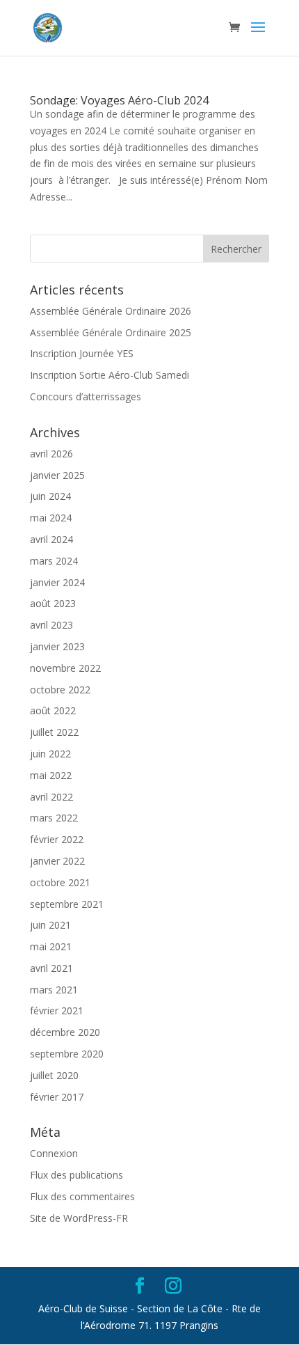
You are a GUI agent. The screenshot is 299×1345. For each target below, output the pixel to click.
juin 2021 (50, 924)
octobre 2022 (60, 689)
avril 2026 (51, 453)
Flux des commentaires (82, 1196)
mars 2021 (54, 989)
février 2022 (56, 839)
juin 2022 (50, 753)
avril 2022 (51, 796)
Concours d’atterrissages (85, 396)
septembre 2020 (67, 1053)
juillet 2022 (54, 732)
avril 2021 (51, 968)
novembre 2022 (65, 668)
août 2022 (53, 710)
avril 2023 (51, 624)
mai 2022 (51, 775)
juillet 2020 (54, 1075)
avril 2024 (51, 539)
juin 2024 (50, 496)
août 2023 (53, 603)
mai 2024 (51, 517)
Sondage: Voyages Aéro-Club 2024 (119, 100)
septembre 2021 (67, 904)
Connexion (54, 1153)
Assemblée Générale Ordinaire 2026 (110, 310)
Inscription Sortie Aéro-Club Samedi (109, 375)
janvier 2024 (57, 582)
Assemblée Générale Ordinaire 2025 (110, 332)
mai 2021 (51, 946)
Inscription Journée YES (82, 353)
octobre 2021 (60, 882)
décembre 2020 (65, 1032)
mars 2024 (54, 560)
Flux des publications (76, 1174)
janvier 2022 (57, 860)
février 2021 (56, 1010)
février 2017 (56, 1096)
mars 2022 (54, 817)
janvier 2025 (57, 475)
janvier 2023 (57, 646)
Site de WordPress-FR (79, 1218)
